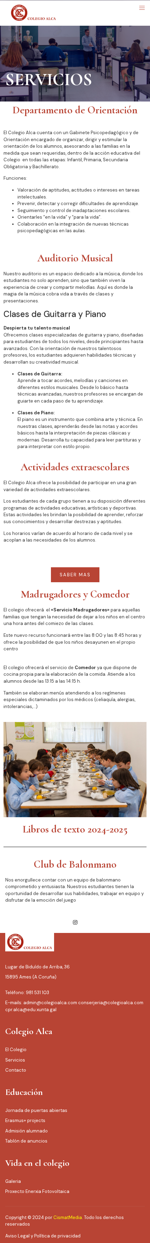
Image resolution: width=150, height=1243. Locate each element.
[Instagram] (75, 922)
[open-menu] (140, 8)
